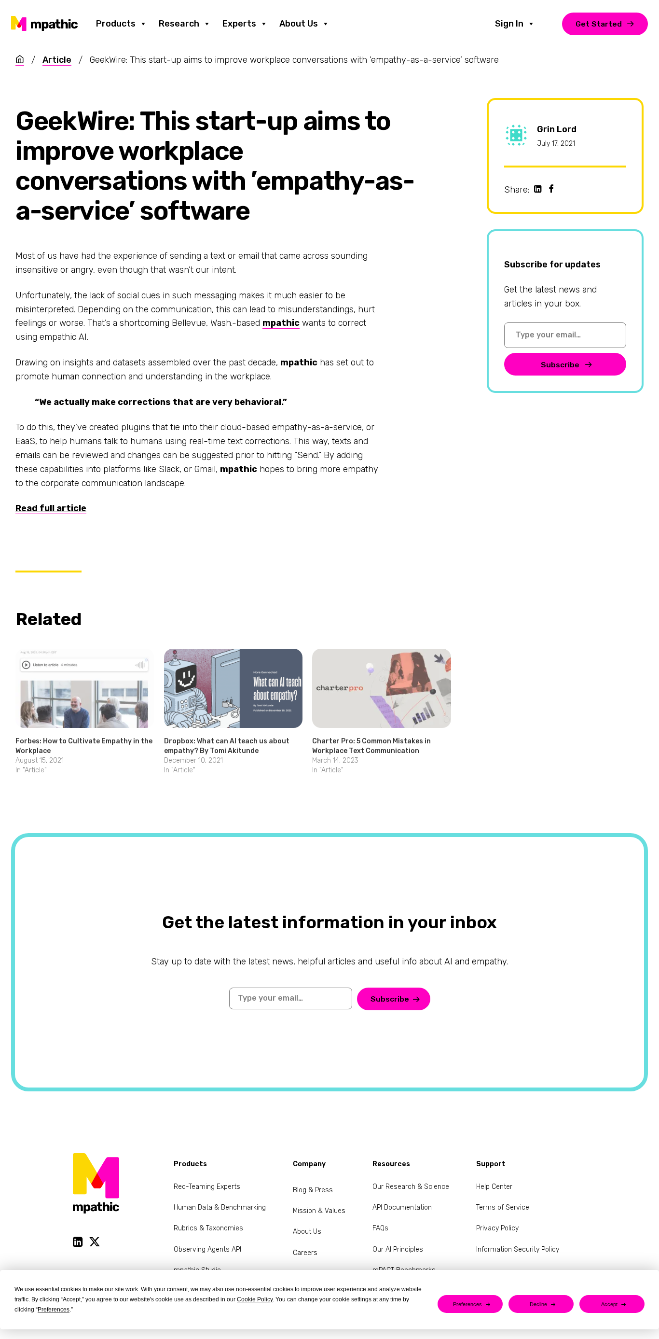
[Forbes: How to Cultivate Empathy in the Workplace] (84, 688)
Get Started (599, 23)
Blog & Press (313, 1190)
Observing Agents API (207, 1249)
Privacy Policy (497, 1228)
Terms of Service (502, 1207)
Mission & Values (319, 1211)
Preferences (467, 1304)
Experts (239, 23)
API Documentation (402, 1207)
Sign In (509, 23)
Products (116, 23)
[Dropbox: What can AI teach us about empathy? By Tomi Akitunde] (233, 688)
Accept (609, 1304)
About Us (298, 23)
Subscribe (561, 364)
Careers (305, 1253)
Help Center (494, 1187)
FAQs (380, 1228)
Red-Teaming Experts (207, 1187)
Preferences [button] (53, 1309)
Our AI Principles (397, 1249)
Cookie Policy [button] (255, 1299)
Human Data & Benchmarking (220, 1207)
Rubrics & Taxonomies (208, 1228)
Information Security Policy (517, 1249)
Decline (538, 1304)
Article (56, 60)
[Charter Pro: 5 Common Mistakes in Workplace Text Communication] (381, 688)
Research (179, 23)
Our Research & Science (410, 1187)
